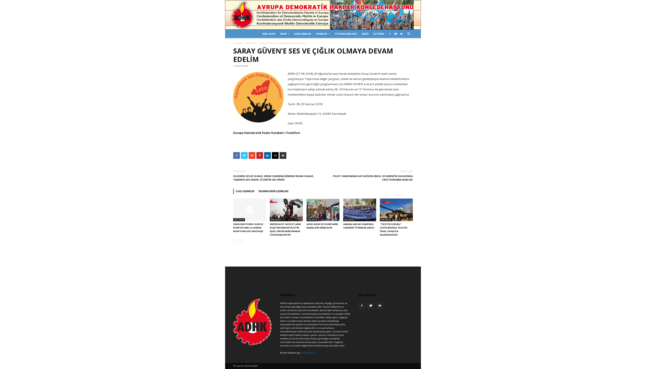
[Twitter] (395, 34)
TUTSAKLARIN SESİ (346, 33)
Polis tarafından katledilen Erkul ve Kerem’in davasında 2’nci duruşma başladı (373, 177)
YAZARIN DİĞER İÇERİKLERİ (273, 191)
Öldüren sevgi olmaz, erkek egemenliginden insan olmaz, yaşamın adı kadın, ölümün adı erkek (273, 177)
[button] (409, 34)
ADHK (283, 33)
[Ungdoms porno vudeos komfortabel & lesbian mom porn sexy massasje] (249, 210)
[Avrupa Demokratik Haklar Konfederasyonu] (323, 15)
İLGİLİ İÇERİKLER (245, 191)
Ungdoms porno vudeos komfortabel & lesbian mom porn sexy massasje (248, 228)
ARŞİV (365, 33)
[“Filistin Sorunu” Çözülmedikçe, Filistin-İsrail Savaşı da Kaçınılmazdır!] (396, 210)
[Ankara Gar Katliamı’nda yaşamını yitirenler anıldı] (359, 210)
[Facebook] (389, 34)
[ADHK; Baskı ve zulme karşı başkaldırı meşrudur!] (323, 210)
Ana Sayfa (237, 43)
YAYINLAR (321, 33)
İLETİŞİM (378, 33)
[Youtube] (401, 34)
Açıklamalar (302, 33)
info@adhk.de (308, 352)
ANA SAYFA (268, 33)
